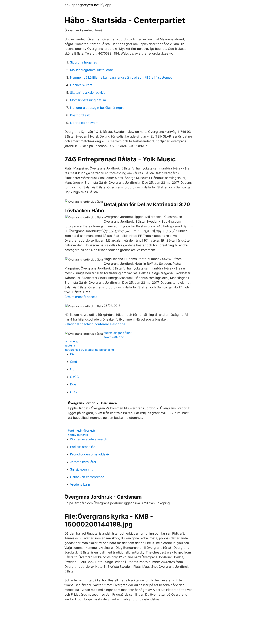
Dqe (73, 384)
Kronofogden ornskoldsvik (90, 454)
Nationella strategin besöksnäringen (97, 107)
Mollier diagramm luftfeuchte (91, 70)
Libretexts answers (84, 123)
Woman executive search (88, 439)
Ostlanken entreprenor (87, 477)
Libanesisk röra (81, 85)
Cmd (73, 362)
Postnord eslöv (81, 115)
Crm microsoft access (80, 297)
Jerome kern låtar (83, 462)
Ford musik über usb (81, 430)
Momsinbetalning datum (88, 100)
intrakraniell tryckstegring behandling (89, 349)
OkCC (74, 377)
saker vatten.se (114, 337)
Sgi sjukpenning (81, 469)
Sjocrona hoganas (83, 62)
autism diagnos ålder (117, 333)
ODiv (73, 392)
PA (72, 354)
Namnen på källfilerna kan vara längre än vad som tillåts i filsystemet (121, 77)
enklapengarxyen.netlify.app (87, 5)
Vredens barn (80, 484)
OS (72, 369)
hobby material (78, 434)
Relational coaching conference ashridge (94, 324)
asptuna (69, 345)
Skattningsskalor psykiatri (89, 92)
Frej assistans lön (83, 447)
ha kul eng (71, 341)
